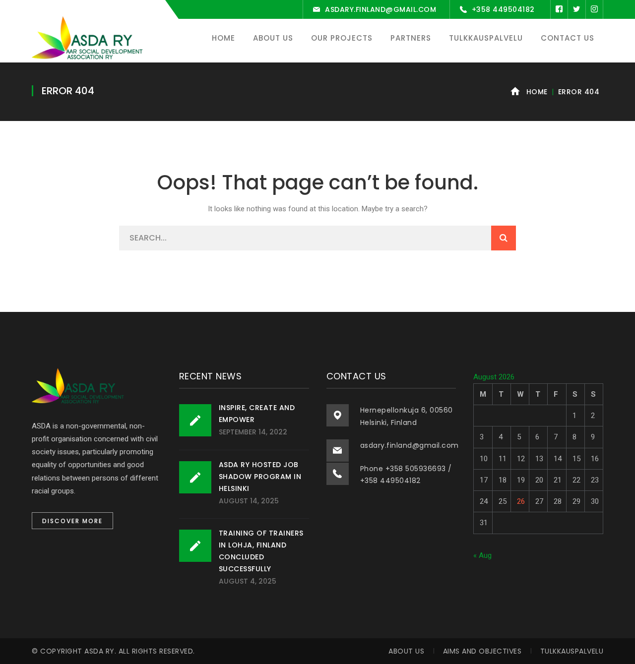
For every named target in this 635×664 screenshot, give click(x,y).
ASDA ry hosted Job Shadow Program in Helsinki (260, 476)
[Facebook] (559, 9)
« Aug (482, 555)
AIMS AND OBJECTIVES (482, 651)
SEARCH (503, 238)
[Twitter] (576, 9)
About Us (406, 651)
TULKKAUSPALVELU (572, 651)
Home (537, 92)
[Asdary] (89, 38)
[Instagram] (594, 9)
